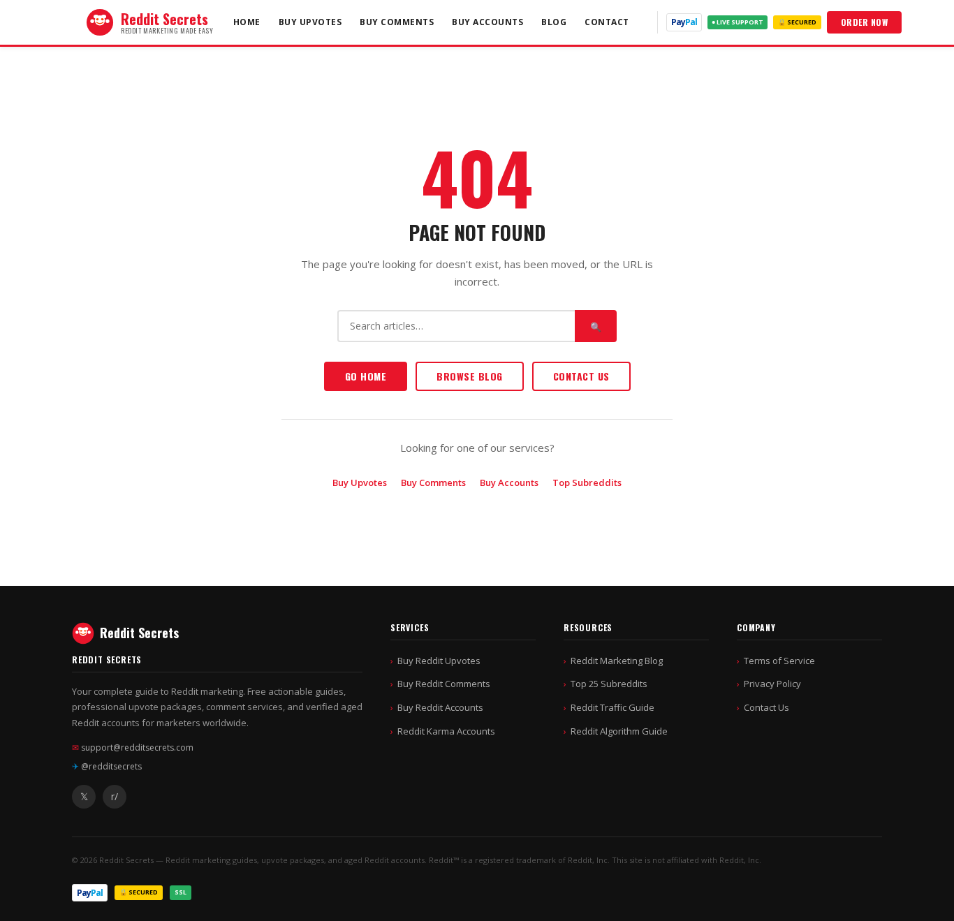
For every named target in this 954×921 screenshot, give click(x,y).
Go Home (366, 376)
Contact (607, 22)
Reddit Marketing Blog (617, 660)
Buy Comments (397, 22)
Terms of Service (779, 660)
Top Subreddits (587, 482)
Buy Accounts (487, 22)
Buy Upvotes (310, 22)
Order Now (864, 22)
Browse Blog (469, 376)
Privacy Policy (772, 683)
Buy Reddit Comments (443, 683)
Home (246, 22)
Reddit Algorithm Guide (619, 731)
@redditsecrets (107, 766)
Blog (553, 22)
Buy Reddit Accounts (440, 707)
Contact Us (581, 376)
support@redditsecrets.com (132, 747)
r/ (114, 796)
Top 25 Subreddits (609, 683)
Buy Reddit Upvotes (438, 660)
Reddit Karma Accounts (446, 731)
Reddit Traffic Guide (612, 707)
